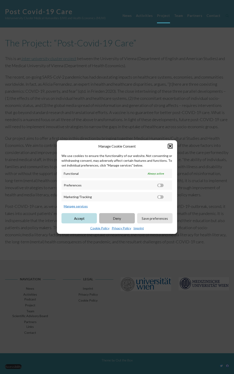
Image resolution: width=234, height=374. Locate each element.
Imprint (138, 228)
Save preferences (155, 218)
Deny (117, 218)
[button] (170, 146)
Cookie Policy (99, 228)
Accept (79, 218)
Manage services (76, 206)
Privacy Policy (121, 228)
